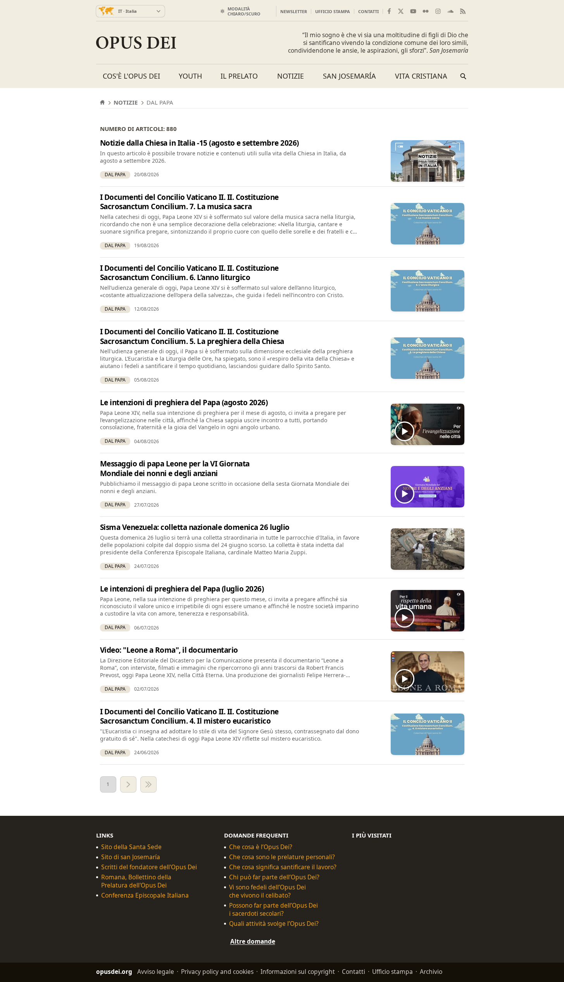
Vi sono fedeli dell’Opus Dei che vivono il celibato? (267, 891)
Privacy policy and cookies (217, 971)
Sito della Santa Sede (131, 847)
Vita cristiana (421, 76)
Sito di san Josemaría (130, 857)
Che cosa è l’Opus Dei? (260, 847)
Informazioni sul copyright (297, 971)
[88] (148, 784)
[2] (128, 784)
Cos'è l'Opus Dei (131, 76)
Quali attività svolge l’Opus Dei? (274, 923)
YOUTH (190, 76)
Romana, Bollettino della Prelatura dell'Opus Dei (136, 881)
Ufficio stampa (332, 11)
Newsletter (293, 11)
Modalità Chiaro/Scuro (244, 11)
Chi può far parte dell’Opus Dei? (274, 877)
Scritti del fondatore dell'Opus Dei (149, 867)
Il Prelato (239, 76)
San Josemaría (349, 76)
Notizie (290, 76)
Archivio (431, 971)
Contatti (368, 11)
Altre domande (252, 941)
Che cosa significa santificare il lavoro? (282, 867)
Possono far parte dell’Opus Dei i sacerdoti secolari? (273, 909)
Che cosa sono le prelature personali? (282, 857)
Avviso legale (155, 971)
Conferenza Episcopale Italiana (145, 895)
